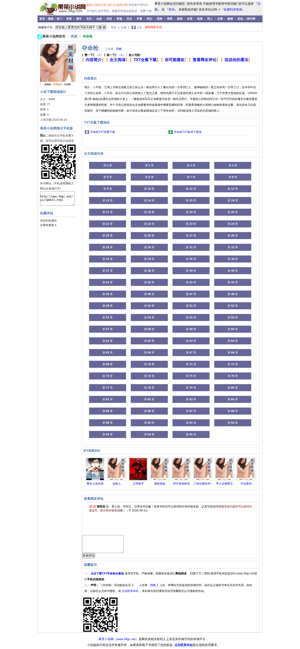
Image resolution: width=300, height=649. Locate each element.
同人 (210, 18)
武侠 (109, 18)
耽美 (200, 18)
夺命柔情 (246, 483)
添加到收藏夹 (48, 220)
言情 (69, 18)
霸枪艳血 (159, 483)
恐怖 (159, 18)
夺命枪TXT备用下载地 (188, 132)
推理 (169, 18)
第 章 (107, 165)
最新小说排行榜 (96, 5)
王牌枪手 (138, 483)
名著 (220, 18)
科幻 (149, 18)
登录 (172, 9)
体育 (190, 18)
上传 (139, 27)
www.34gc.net (126, 639)
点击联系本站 (130, 591)
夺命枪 (88, 36)
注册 (124, 27)
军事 (139, 18)
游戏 (180, 18)
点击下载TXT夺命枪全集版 (108, 573)
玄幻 (89, 18)
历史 (129, 18)
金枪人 (116, 483)
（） (92, 55)
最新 (51, 18)
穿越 (119, 18)
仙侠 (99, 18)
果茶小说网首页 (54, 36)
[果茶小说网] (62, 13)
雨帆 (119, 49)
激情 (230, 18)
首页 (42, 18)
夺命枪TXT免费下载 (102, 132)
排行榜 (251, 18)
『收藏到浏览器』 (233, 9)
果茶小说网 (106, 639)
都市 (79, 18)
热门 (60, 18)
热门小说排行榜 (118, 5)
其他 (240, 18)
